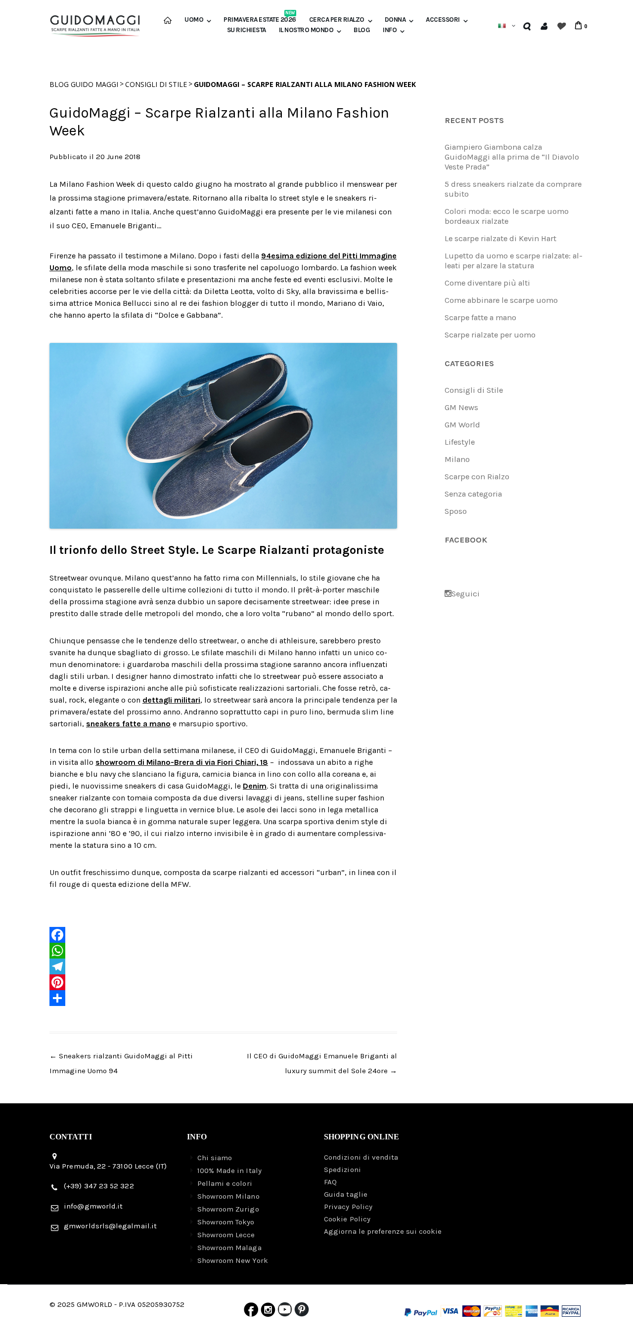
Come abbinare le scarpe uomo (501, 300)
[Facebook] (223, 935)
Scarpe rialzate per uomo (490, 334)
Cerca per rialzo (336, 19)
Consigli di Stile (156, 84)
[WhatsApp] (223, 951)
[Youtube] (284, 1311)
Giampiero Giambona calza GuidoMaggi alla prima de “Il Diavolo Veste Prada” (512, 156)
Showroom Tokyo (226, 1221)
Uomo (193, 19)
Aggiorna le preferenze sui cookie (383, 1231)
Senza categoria (473, 494)
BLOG (362, 30)
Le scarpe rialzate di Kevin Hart (500, 238)
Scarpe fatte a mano (480, 317)
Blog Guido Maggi (83, 84)
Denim (255, 786)
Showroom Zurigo (228, 1209)
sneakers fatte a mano (128, 723)
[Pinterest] (223, 982)
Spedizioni (342, 1169)
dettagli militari (171, 700)
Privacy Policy (348, 1206)
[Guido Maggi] (94, 22)
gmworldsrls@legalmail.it (110, 1225)
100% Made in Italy (229, 1170)
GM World (462, 424)
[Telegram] (223, 966)
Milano (457, 459)
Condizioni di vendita (361, 1157)
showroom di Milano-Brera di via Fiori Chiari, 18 (181, 762)
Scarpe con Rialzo (477, 476)
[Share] (223, 998)
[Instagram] (268, 1311)
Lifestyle (460, 442)
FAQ (330, 1181)
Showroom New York (232, 1260)
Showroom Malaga (229, 1247)
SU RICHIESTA (246, 30)
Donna (395, 19)
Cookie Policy (347, 1218)
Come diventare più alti (487, 283)
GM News (461, 407)
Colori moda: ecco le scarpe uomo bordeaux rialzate (507, 216)
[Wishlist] (560, 26)
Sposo (456, 511)
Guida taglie (345, 1194)
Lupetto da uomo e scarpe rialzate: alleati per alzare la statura (514, 260)
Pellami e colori (224, 1183)
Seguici (466, 593)
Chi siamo (214, 1157)
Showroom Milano (228, 1196)
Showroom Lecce (226, 1234)
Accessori (443, 19)
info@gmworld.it (93, 1206)
